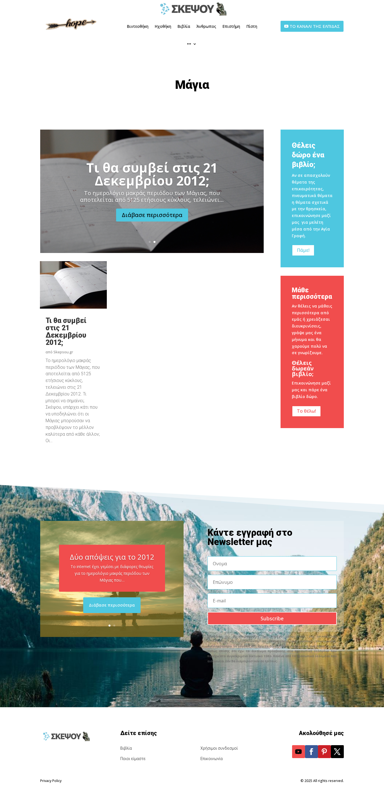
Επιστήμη (231, 26)
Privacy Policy (51, 780)
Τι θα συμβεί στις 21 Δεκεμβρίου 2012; (152, 174)
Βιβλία (183, 26)
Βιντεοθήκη (137, 26)
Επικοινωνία (211, 758)
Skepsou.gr (63, 351)
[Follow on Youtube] (298, 751)
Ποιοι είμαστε (133, 758)
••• (189, 43)
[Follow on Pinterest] (324, 751)
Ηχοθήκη (163, 26)
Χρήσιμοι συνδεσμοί (219, 748)
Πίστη (251, 26)
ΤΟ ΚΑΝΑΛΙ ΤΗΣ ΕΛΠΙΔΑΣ (315, 26)
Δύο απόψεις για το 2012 (112, 557)
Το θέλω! (306, 411)
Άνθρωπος (206, 26)
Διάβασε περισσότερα (152, 215)
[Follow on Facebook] (311, 751)
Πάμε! (303, 250)
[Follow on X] (337, 751)
